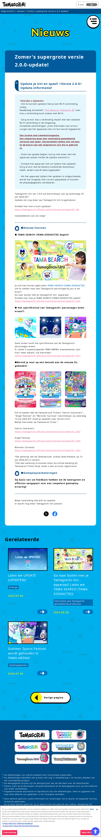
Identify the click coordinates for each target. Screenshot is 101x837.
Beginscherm (8, 11)
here (92, 809)
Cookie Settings (9, 832)
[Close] (97, 809)
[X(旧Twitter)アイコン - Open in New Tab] (46, 513)
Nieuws (21, 11)
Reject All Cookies (89, 832)
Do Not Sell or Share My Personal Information (21, 826)
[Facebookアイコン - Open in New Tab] (54, 513)
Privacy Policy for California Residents (18, 823)
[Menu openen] (93, 21)
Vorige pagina (53, 697)
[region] (50, 821)
